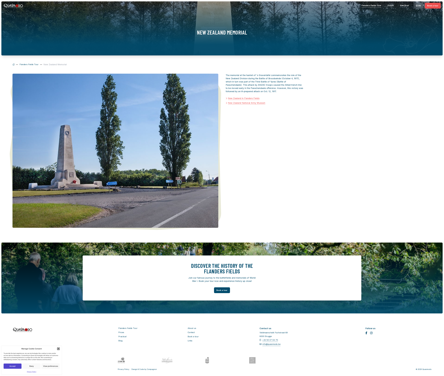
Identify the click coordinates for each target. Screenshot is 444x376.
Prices (391, 5)
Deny (31, 366)
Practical (404, 5)
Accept (12, 366)
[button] (58, 349)
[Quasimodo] (13, 64)
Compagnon (152, 369)
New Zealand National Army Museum (246, 103)
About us (192, 328)
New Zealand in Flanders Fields (243, 98)
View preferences (50, 366)
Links (190, 341)
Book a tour (432, 6)
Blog (120, 341)
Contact (191, 332)
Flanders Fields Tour (371, 5)
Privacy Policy (31, 372)
